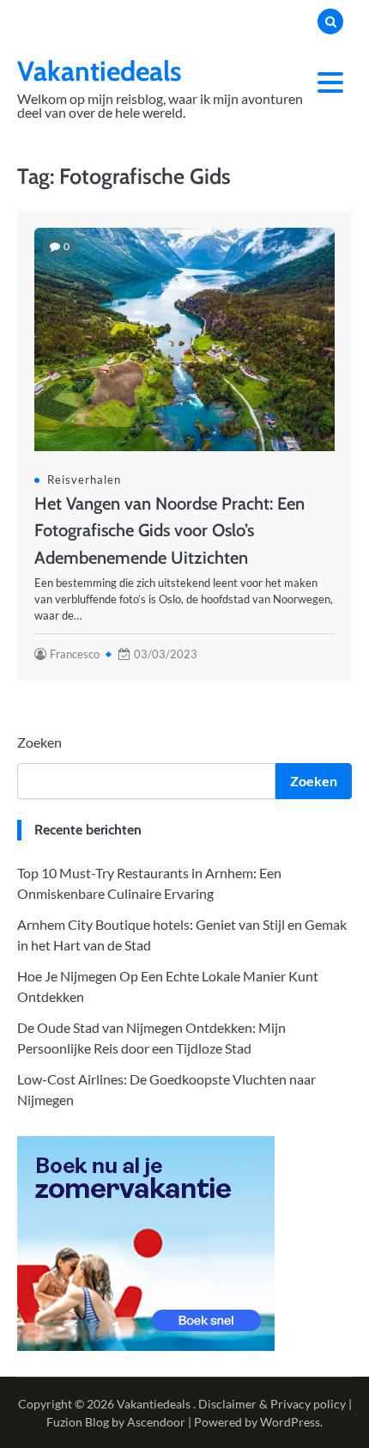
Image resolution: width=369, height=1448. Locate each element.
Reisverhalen (84, 479)
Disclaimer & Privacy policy (272, 1403)
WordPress (290, 1421)
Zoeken (39, 742)
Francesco (75, 654)
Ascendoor (156, 1421)
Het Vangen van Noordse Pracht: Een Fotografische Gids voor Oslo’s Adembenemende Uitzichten (169, 529)
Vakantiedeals (99, 71)
